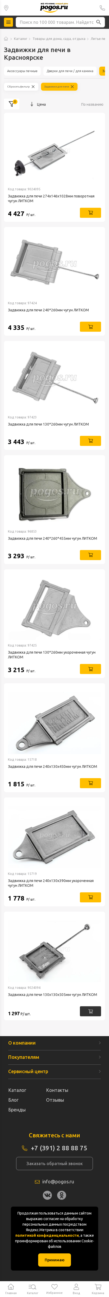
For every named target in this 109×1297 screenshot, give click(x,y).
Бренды (17, 1109)
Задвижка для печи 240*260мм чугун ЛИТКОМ (48, 310)
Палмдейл (6, 8)
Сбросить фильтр (18, 86)
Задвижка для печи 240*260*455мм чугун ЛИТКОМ (52, 538)
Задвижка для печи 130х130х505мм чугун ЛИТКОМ (52, 995)
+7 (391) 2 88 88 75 (102, 8)
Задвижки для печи (56, 86)
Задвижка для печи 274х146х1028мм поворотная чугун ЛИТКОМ (51, 198)
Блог (13, 1099)
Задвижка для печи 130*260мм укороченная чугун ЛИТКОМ (52, 654)
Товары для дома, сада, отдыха (59, 38)
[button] (99, 22)
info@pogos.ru (58, 1181)
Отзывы (55, 1099)
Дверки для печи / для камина (70, 71)
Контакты (57, 1090)
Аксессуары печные (22, 71)
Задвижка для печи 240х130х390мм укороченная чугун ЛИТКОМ (51, 883)
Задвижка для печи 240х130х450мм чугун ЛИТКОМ (52, 766)
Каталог (20, 38)
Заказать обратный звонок (54, 1163)
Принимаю (55, 1260)
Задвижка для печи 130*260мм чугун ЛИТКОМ (48, 424)
